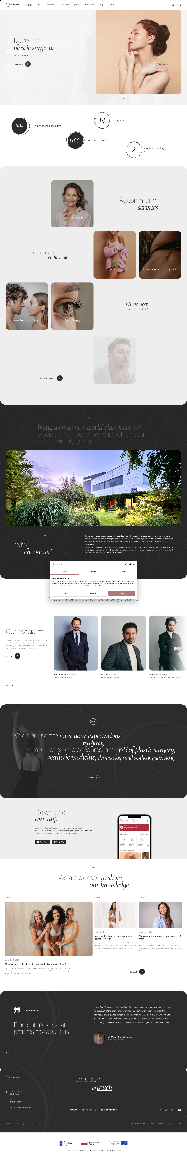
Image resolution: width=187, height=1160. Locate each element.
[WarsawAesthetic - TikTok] (166, 1110)
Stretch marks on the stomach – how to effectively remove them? (35, 964)
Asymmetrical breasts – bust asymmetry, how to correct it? (113, 937)
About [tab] (123, 571)
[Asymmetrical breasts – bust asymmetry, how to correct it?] (115, 915)
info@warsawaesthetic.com (83, 1110)
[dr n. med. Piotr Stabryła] (76, 643)
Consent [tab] (64, 571)
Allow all (121, 593)
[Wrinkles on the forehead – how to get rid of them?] (160, 915)
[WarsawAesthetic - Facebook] (160, 1110)
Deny (65, 593)
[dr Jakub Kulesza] (123, 643)
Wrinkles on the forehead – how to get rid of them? (160, 937)
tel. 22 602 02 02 (109, 1110)
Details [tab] (93, 571)
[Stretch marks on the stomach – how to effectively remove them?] (49, 929)
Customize (92, 593)
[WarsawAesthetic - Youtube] (179, 1110)
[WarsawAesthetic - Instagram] (173, 1110)
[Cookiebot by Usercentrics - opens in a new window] (126, 564)
